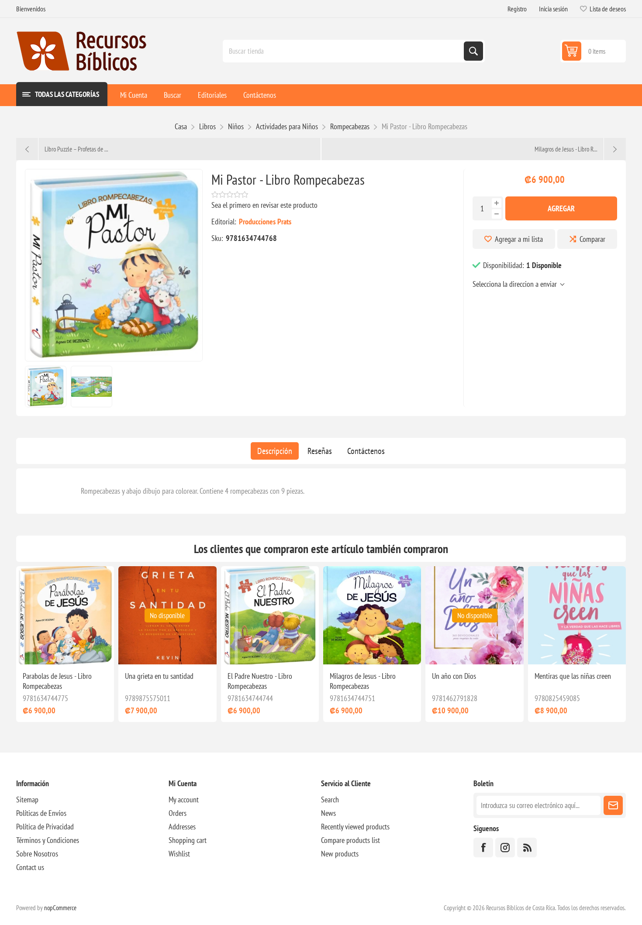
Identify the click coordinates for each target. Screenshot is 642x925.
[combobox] (344, 51)
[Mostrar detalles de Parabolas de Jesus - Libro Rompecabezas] (65, 615)
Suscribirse (613, 805)
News (328, 813)
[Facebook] (483, 847)
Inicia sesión (553, 8)
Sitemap (27, 799)
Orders (177, 813)
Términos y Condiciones (47, 840)
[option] (46, 386)
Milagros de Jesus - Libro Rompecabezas (363, 681)
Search (330, 799)
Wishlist (179, 854)
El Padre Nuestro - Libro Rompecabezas (260, 681)
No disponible (167, 615)
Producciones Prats (265, 222)
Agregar (561, 208)
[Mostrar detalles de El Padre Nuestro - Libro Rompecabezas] (270, 615)
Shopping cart (188, 840)
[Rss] (527, 847)
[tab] (275, 451)
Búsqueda (473, 51)
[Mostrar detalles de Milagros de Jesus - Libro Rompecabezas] (372, 615)
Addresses (182, 827)
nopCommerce (60, 908)
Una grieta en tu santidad (159, 676)
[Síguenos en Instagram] (505, 847)
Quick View (66, 650)
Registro (517, 8)
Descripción (274, 451)
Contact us (30, 867)
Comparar (592, 239)
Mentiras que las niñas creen (573, 676)
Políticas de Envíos (41, 813)
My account (184, 799)
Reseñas (319, 451)
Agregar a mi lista (519, 239)
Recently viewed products (355, 827)
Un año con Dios (454, 676)
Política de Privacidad (45, 827)
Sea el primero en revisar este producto (264, 205)
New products (340, 854)
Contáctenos (366, 451)
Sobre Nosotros (37, 854)
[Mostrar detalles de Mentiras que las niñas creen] (577, 615)
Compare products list (350, 840)
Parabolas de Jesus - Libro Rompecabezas (57, 681)
